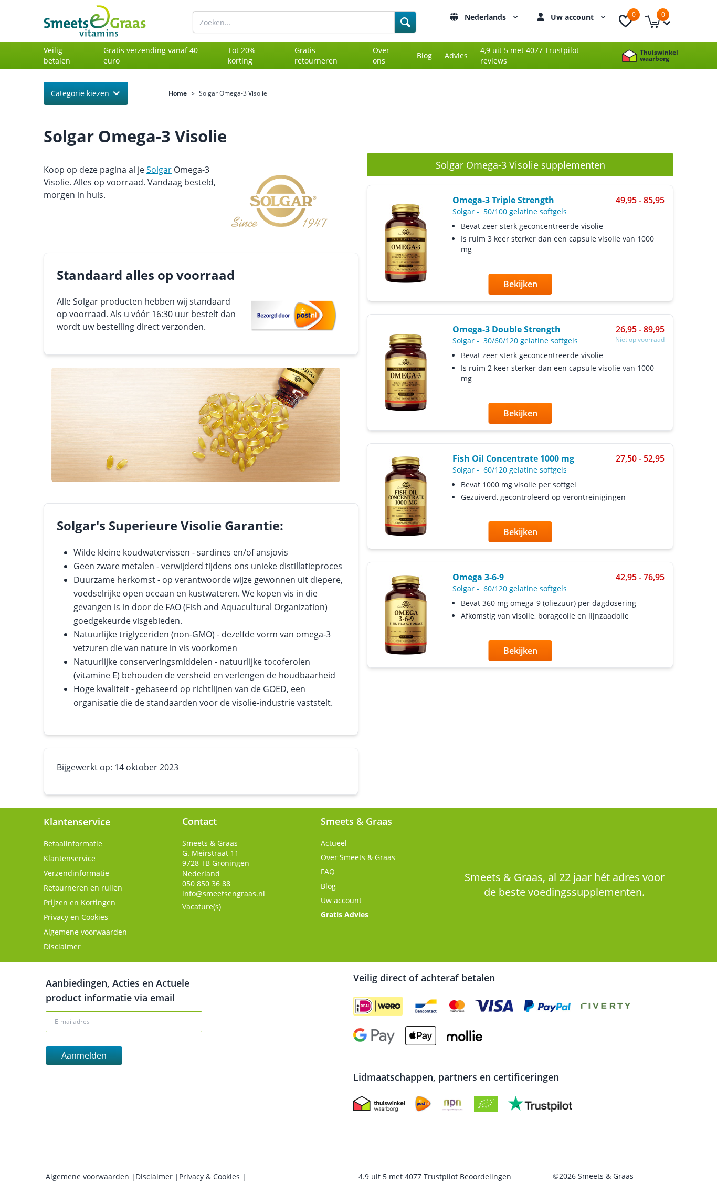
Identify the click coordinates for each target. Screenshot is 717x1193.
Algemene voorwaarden (85, 932)
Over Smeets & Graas (358, 857)
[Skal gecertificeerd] (486, 1104)
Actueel (334, 843)
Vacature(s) (201, 907)
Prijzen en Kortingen (79, 902)
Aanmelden (84, 1055)
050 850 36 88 (206, 883)
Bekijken (520, 284)
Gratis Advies (344, 914)
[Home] (107, 21)
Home (177, 93)
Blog (424, 55)
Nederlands (486, 17)
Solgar (159, 169)
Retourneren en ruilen (83, 888)
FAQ (328, 871)
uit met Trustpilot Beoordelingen (434, 1176)
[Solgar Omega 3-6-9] (406, 615)
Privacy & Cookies (210, 1176)
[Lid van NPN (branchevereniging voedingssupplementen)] (452, 1104)
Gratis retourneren (316, 55)
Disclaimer (62, 946)
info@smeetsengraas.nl (223, 893)
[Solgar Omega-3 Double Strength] (406, 372)
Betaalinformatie (73, 844)
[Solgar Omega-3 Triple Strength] (406, 243)
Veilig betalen (57, 55)
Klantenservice (70, 858)
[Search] (405, 22)
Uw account (573, 17)
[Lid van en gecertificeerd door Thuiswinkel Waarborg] (379, 1104)
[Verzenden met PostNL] (423, 1104)
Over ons (381, 55)
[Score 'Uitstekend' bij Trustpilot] (540, 1104)
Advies (456, 55)
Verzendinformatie (76, 873)
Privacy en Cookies (76, 917)
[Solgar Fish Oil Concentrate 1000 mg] (406, 496)
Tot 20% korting (242, 55)
